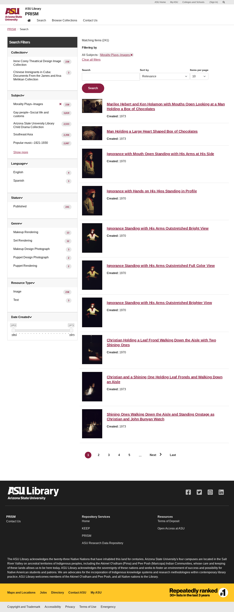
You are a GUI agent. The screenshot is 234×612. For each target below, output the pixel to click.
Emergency (108, 606)
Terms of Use (87, 606)
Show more (20, 152)
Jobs (43, 592)
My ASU (174, 2)
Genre (15, 223)
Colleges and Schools (193, 2)
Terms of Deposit (168, 521)
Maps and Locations (21, 592)
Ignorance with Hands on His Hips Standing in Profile (152, 191)
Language (18, 163)
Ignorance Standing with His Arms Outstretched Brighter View (159, 303)
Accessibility (53, 606)
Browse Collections (64, 20)
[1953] (13, 330)
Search (41, 20)
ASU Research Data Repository (102, 543)
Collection (18, 52)
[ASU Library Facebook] (188, 492)
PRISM (31, 13)
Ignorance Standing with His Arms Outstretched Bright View (158, 228)
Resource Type (21, 283)
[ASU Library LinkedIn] (221, 492)
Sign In (213, 2)
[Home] (15, 14)
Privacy (70, 606)
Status (15, 197)
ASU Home (160, 2)
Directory (57, 592)
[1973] (71, 330)
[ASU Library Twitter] (199, 492)
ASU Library (33, 8)
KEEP (86, 528)
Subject (16, 95)
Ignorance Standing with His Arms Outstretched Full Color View (161, 266)
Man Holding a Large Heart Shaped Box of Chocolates (152, 131)
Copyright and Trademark (23, 606)
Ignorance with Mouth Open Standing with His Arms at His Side (160, 154)
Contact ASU (77, 592)
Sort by (144, 70)
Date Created (20, 317)
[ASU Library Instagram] (210, 492)
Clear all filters (91, 59)
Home (86, 521)
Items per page (199, 70)
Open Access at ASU (171, 528)
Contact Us (90, 20)
